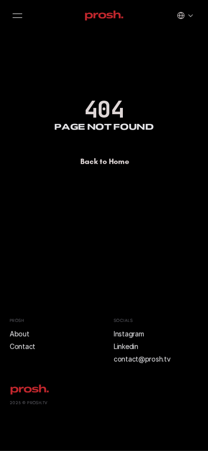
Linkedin (126, 346)
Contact (22, 346)
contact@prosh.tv (142, 359)
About (20, 334)
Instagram (129, 334)
